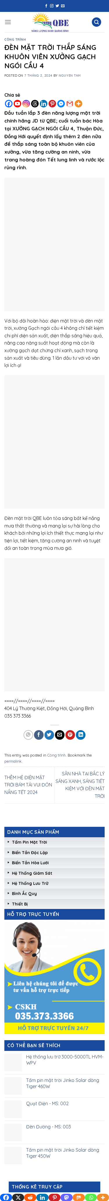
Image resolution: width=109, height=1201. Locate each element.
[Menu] (7, 22)
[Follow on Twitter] (57, 6)
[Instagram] (26, 103)
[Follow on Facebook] (46, 6)
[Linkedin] (43, 103)
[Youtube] (17, 103)
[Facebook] (8, 103)
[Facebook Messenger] (61, 103)
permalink (13, 761)
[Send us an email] (63, 6)
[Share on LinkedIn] (80, 735)
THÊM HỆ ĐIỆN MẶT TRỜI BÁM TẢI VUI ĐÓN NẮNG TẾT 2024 (28, 785)
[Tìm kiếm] (96, 22)
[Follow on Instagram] (51, 6)
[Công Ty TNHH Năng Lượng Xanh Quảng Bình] (50, 22)
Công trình (15, 39)
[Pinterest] (52, 103)
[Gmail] (70, 103)
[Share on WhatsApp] (28, 735)
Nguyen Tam (70, 75)
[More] (78, 103)
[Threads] (35, 103)
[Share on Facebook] (39, 735)
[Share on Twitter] (49, 735)
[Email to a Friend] (60, 735)
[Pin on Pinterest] (70, 735)
